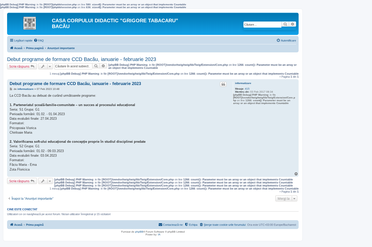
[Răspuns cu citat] (223, 84)
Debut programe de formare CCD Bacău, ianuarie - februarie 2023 (81, 59)
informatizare (243, 83)
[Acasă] (30, 22)
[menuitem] (39, 40)
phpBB (139, 231)
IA (159, 234)
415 (247, 88)
